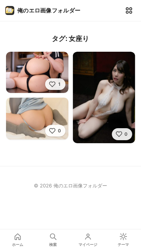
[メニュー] (129, 10)
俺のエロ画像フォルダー (48, 10)
